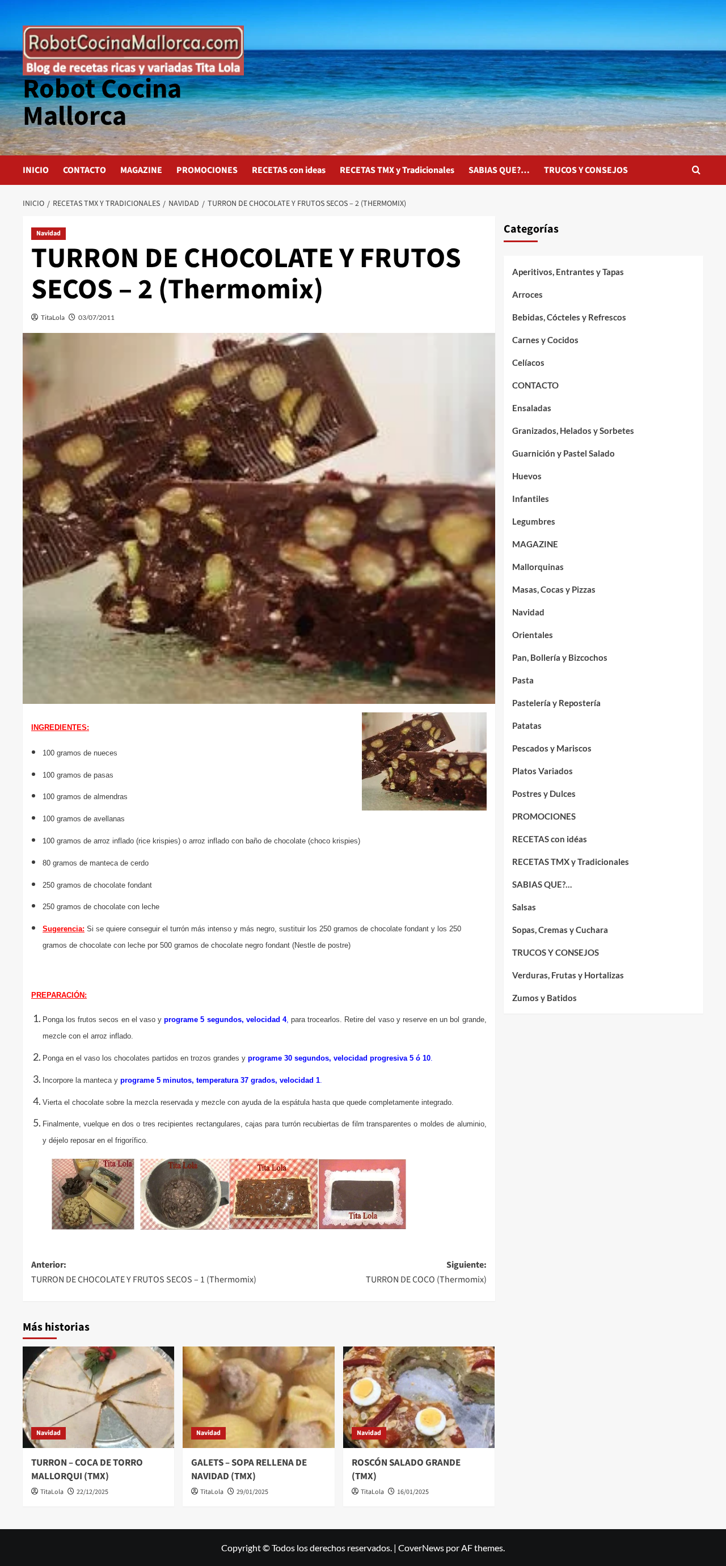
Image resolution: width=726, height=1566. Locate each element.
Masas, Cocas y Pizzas (554, 589)
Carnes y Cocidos (545, 340)
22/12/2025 (92, 1492)
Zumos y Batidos (544, 998)
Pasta (523, 680)
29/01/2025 (252, 1492)
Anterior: (143, 1272)
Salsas (524, 907)
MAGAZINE (141, 170)
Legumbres (533, 521)
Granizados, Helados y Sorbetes (573, 430)
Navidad (48, 233)
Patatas (527, 725)
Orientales (532, 635)
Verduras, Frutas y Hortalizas (568, 975)
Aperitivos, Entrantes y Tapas (568, 272)
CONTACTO (84, 170)
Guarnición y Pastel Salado (563, 453)
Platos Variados (542, 771)
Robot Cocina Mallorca (102, 103)
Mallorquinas (538, 567)
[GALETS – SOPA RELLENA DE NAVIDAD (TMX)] (258, 1396)
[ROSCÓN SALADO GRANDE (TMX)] (419, 1396)
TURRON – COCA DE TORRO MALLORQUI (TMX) (87, 1469)
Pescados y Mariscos (552, 748)
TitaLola (53, 317)
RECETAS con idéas (549, 839)
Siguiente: (426, 1272)
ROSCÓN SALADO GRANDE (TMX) (406, 1469)
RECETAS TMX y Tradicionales (397, 170)
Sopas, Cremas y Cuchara (560, 930)
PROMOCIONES (207, 170)
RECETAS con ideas (289, 170)
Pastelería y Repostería (556, 703)
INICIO (36, 170)
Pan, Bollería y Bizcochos (559, 657)
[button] (696, 170)
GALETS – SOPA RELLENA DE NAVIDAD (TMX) (249, 1469)
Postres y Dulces (544, 793)
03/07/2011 (96, 317)
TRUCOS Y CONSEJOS (586, 170)
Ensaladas (531, 408)
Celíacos (528, 362)
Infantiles (530, 498)
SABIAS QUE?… (499, 170)
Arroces (527, 294)
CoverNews (421, 1547)
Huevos (527, 476)
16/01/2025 (413, 1492)
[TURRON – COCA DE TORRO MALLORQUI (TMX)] (98, 1396)
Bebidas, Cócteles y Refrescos (569, 317)
